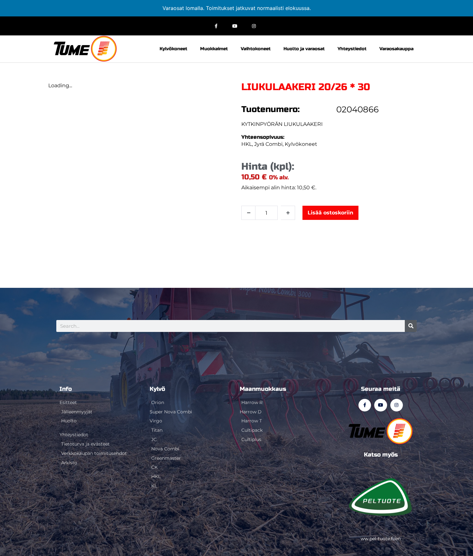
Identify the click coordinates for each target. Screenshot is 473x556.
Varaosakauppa (396, 49)
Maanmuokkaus (263, 388)
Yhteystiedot (352, 49)
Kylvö (157, 388)
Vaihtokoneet (256, 49)
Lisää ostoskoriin (330, 213)
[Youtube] (235, 25)
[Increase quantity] (288, 213)
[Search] (411, 326)
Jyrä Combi (268, 144)
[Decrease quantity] (248, 213)
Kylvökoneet (173, 49)
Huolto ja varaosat (304, 49)
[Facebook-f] (216, 25)
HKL (246, 144)
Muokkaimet (214, 49)
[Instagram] (253, 25)
